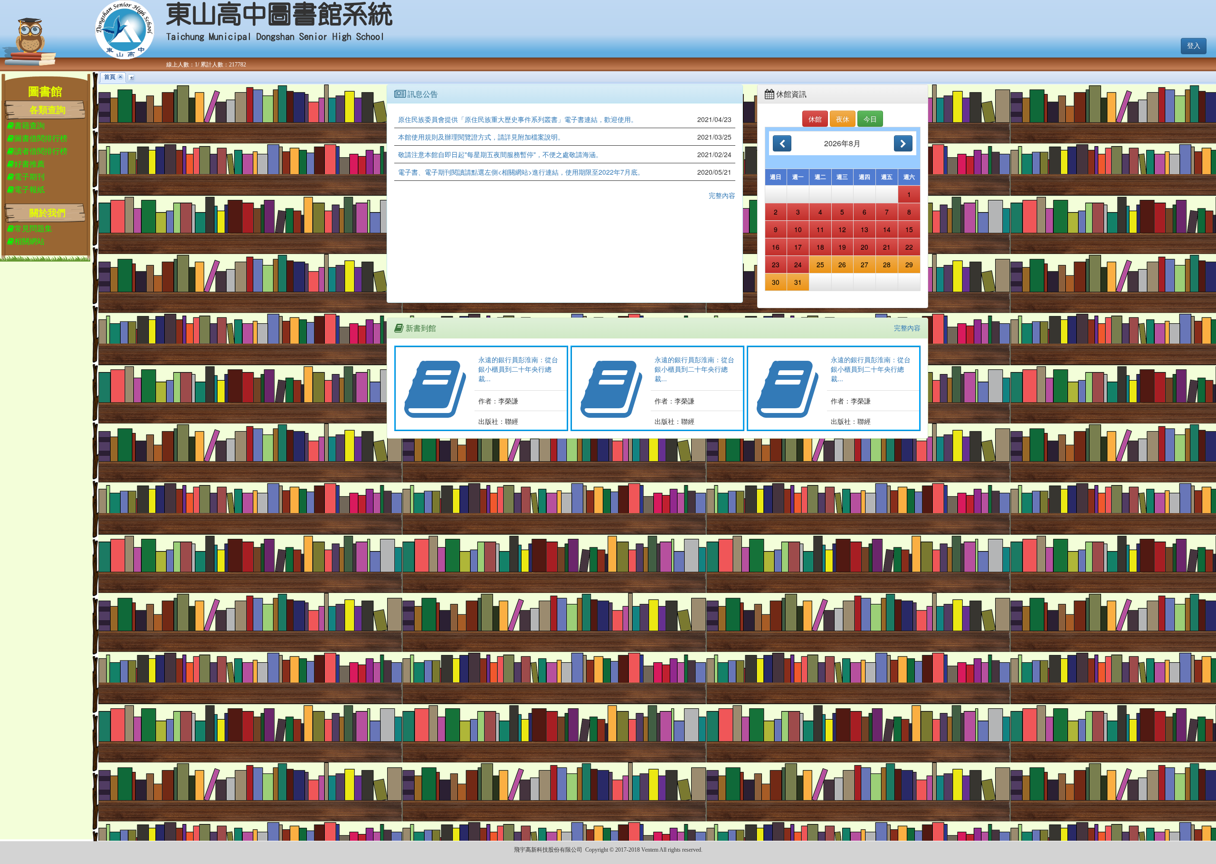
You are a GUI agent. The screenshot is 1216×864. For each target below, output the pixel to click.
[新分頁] (131, 77)
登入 (1193, 45)
